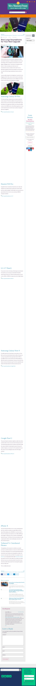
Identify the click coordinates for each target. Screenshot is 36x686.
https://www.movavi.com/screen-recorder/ (12, 617)
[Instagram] (31, 148)
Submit (26, 683)
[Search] (26, 12)
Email (3, 650)
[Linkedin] (31, 150)
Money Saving (8, 45)
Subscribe (30, 142)
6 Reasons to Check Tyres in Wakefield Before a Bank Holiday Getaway (16, 599)
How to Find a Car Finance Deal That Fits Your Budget (16, 583)
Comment (4, 634)
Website (3, 654)
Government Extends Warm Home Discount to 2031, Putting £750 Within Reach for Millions (16, 590)
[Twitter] (29, 148)
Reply (6, 625)
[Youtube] (33, 148)
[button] (4, 574)
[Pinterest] (29, 150)
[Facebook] (27, 148)
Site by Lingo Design (3, 678)
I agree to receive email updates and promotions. (28, 681)
